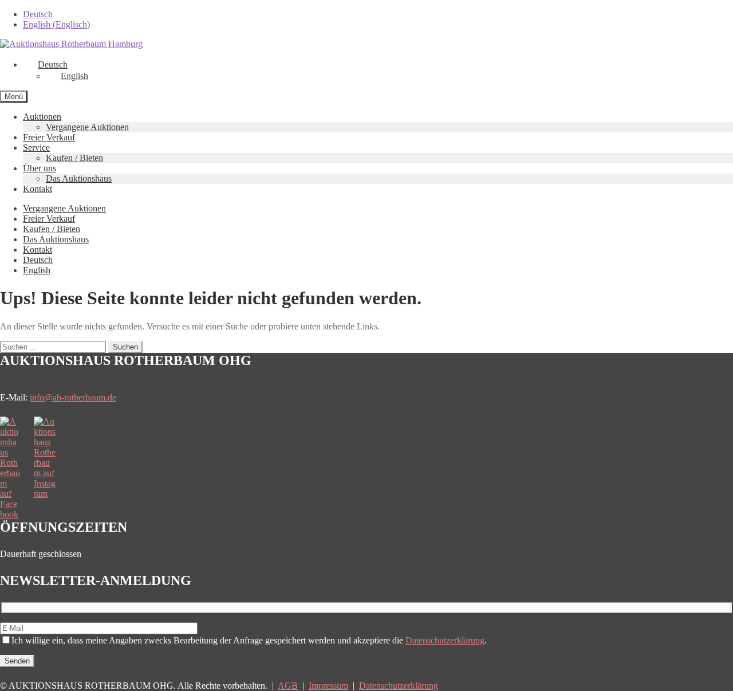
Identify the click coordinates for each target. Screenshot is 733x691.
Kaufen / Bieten (74, 158)
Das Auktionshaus (79, 178)
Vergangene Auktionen (87, 127)
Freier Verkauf (49, 137)
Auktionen (42, 116)
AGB (288, 685)
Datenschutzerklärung (444, 640)
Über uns (39, 168)
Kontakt (37, 189)
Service (36, 147)
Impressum (328, 685)
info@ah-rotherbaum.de (73, 397)
